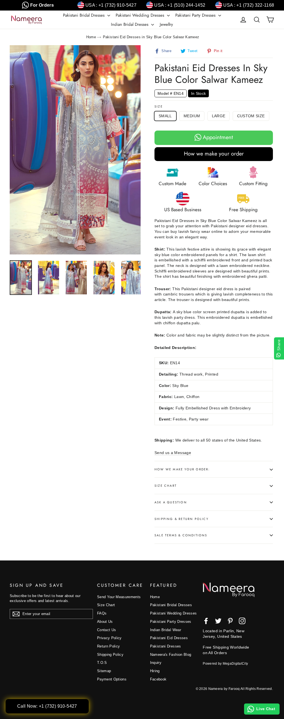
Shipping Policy (110, 654)
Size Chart (165, 485)
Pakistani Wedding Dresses (141, 15)
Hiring (155, 671)
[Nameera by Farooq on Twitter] (218, 621)
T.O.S (102, 663)
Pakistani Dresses (165, 646)
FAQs (101, 613)
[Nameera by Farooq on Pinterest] (230, 621)
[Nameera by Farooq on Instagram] (242, 621)
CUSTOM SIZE (251, 116)
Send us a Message (172, 452)
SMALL (165, 116)
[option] (75, 149)
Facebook (158, 679)
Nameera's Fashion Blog (170, 654)
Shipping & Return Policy (181, 519)
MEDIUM (192, 116)
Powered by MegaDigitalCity (225, 664)
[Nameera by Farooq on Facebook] (206, 621)
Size (158, 106)
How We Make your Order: (182, 469)
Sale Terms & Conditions (180, 535)
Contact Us (106, 630)
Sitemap (104, 671)
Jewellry (166, 24)
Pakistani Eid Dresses (169, 638)
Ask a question (170, 502)
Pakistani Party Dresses (196, 15)
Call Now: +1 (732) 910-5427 (47, 706)
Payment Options (111, 679)
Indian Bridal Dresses (130, 24)
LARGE (218, 116)
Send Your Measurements (119, 597)
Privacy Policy (109, 638)
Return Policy (108, 646)
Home (91, 37)
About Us (105, 621)
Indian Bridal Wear (165, 630)
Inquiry (155, 663)
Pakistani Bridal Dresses (84, 15)
